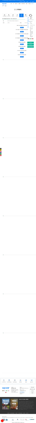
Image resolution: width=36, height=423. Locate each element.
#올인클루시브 (22, 409)
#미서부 (23, 408)
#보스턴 (22, 406)
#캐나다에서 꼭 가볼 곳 (30, 401)
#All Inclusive (25, 409)
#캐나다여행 (20, 401)
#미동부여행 (30, 405)
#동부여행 (23, 401)
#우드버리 (23, 407)
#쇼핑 (21, 407)
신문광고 (30, 42)
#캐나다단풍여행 (26, 401)
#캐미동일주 (29, 406)
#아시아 (28, 408)
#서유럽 (26, 408)
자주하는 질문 (32, 387)
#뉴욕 (32, 405)
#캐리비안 (31, 408)
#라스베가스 (31, 407)
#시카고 (20, 407)
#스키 (19, 405)
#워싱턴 (20, 406)
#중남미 (20, 409)
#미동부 (24, 406)
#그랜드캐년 (20, 408)
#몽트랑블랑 (24, 405)
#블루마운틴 (21, 405)
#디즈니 (25, 407)
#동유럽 (24, 408)
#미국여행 (27, 405)
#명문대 (31, 406)
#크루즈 (33, 408)
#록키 (27, 407)
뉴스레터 (30, 44)
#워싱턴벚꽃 (26, 406)
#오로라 (29, 407)
